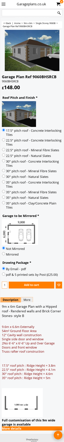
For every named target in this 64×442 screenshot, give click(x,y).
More (27, 300)
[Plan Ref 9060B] (32, 232)
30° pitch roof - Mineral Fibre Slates (31, 171)
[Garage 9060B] (32, 50)
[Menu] (3, 4)
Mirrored (12, 254)
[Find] (59, 13)
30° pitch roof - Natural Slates (27, 177)
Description (10, 300)
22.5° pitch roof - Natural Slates (28, 156)
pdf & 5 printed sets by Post (32, 275)
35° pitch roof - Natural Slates (27, 198)
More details (11, 428)
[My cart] (58, 4)
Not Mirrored (15, 249)
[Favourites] (59, 285)
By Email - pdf (16, 269)
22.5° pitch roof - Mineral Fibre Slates (32, 150)
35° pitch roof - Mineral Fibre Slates (31, 192)
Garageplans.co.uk (31, 4)
